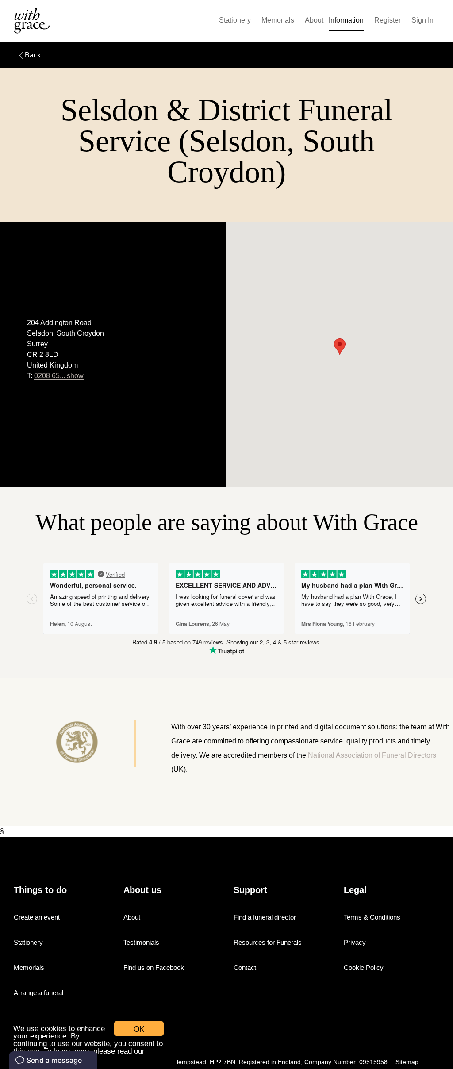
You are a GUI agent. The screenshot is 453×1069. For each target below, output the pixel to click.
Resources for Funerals (268, 942)
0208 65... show (59, 375)
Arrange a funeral (38, 992)
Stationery (235, 20)
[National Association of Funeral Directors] (67, 743)
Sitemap (406, 1062)
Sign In (422, 20)
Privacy (355, 942)
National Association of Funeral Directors (372, 755)
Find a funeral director (265, 917)
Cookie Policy (364, 967)
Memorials (277, 20)
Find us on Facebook (153, 967)
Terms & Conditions (372, 917)
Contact (245, 967)
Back (33, 55)
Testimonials (141, 942)
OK (139, 1028)
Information (346, 20)
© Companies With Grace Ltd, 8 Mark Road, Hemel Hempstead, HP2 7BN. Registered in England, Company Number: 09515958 (209, 1062)
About (314, 20)
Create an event (37, 917)
